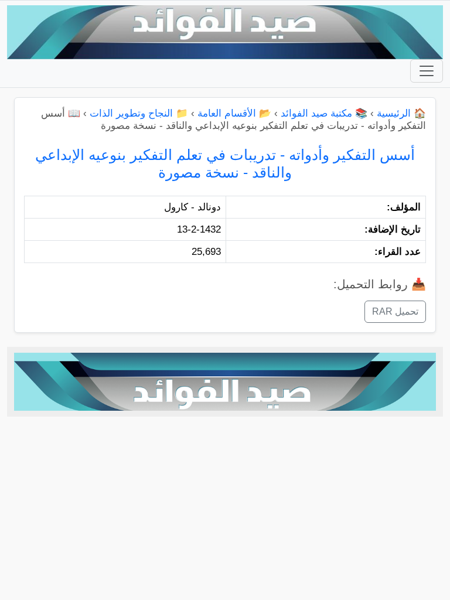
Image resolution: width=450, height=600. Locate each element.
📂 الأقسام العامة (234, 113)
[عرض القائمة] (426, 71)
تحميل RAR (395, 311)
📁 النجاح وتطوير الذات (139, 113)
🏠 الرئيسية (401, 113)
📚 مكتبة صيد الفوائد (324, 113)
